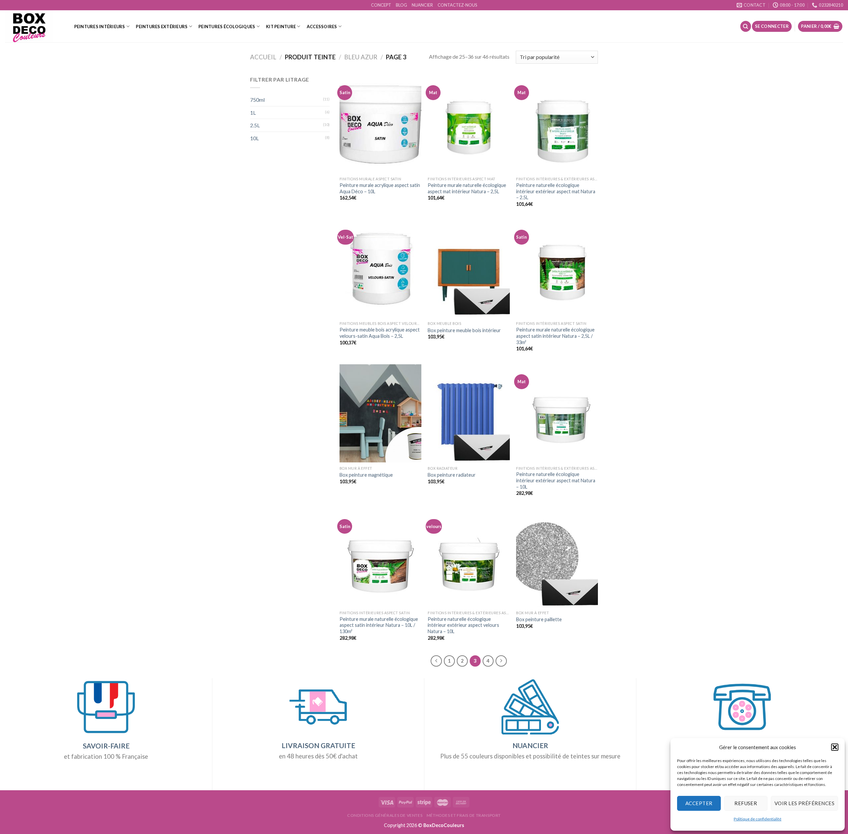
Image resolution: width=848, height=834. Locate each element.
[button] (834, 747)
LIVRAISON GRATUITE (318, 745)
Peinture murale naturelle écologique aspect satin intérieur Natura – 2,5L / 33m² (555, 336)
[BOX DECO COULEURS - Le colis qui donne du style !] (33, 26)
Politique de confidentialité (757, 818)
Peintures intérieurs (99, 26)
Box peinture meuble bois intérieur (464, 330)
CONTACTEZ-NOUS (457, 5)
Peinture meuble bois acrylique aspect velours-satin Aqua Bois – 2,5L (380, 333)
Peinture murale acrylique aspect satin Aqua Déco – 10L (380, 188)
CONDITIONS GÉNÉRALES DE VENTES (384, 815)
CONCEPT (381, 5)
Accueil (263, 57)
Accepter (699, 803)
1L (253, 112)
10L (254, 138)
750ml (257, 99)
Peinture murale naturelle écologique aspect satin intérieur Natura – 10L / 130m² (379, 625)
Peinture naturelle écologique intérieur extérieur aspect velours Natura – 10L (463, 625)
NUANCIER (422, 5)
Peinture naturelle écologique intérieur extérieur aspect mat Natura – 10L (555, 480)
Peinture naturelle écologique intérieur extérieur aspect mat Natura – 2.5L (555, 191)
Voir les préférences (804, 803)
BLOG (401, 5)
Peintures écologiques (226, 26)
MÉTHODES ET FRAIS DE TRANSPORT (464, 815)
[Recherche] (745, 26)
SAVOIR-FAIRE (106, 746)
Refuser (745, 803)
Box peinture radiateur (452, 475)
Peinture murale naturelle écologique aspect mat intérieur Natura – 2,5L (467, 188)
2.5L (255, 125)
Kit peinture (281, 26)
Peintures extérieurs (161, 26)
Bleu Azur (360, 57)
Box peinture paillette (539, 619)
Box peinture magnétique (366, 475)
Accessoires (322, 26)
